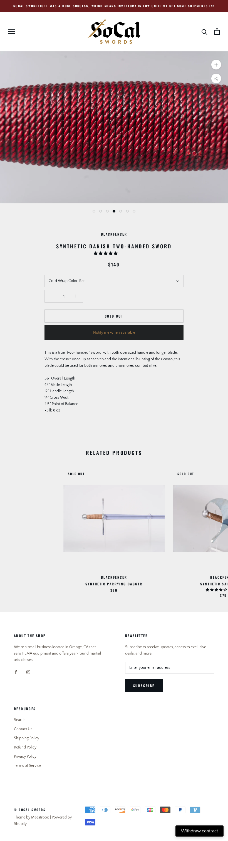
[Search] (204, 31)
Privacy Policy (25, 756)
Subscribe (144, 685)
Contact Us (23, 729)
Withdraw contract (199, 830)
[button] (106, 253)
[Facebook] (16, 672)
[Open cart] (217, 31)
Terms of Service (27, 765)
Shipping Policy (26, 738)
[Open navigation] (11, 31)
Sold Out (114, 316)
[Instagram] (28, 672)
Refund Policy (25, 747)
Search (20, 720)
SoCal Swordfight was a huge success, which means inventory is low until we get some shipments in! (113, 6)
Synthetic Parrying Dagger (113, 584)
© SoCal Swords (30, 809)
